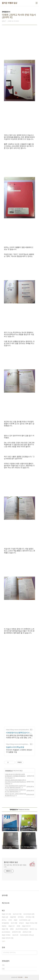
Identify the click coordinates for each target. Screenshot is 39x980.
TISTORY (20, 977)
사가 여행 (14, 923)
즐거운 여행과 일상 (9, 3)
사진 (10, 920)
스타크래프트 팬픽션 (22, 929)
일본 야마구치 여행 (8, 938)
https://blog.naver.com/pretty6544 (17, 729)
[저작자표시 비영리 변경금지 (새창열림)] (26, 762)
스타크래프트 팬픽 (29, 914)
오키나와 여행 (17, 914)
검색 (35, 952)
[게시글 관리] (12, 762)
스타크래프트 (6, 932)
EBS (12, 929)
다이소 (4, 920)
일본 (16, 920)
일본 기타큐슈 (6, 935)
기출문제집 (6, 923)
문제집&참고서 (9, 770)
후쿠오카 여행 (27, 932)
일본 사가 (12, 926)
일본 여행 (5, 929)
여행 (19, 926)
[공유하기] (10, 762)
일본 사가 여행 (7, 914)
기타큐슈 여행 (30, 917)
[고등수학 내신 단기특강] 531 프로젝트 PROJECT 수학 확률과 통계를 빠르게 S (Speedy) (15, 776)
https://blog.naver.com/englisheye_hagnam (17, 744)
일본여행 (13, 917)
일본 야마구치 (27, 926)
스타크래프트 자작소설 (27, 935)
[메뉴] (36, 3)
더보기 (3, 941)
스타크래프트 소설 (25, 920)
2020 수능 (34, 929)
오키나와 (15, 935)
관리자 (26, 977)
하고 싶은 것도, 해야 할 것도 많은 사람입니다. (15, 866)
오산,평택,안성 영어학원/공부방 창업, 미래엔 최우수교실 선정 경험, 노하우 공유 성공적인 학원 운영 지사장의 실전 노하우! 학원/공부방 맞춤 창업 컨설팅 (19, 736)
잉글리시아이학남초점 (15, 747)
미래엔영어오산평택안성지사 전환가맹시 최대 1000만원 (19, 733)
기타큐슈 (21, 917)
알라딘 (4, 926)
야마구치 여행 (17, 932)
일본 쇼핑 (5, 917)
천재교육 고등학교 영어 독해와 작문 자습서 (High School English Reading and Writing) (15, 781)
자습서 (22, 923)
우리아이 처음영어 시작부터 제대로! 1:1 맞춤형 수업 (19, 751)
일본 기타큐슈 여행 (32, 923)
